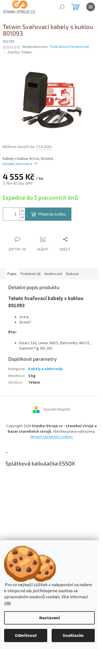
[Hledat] (61, 6)
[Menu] (90, 6)
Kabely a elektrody (45, 369)
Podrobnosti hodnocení (69, 47)
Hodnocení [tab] (53, 274)
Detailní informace (17, 164)
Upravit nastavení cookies (51, 437)
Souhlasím (73, 635)
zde (7, 603)
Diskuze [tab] (72, 274)
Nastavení (49, 618)
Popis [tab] (12, 274)
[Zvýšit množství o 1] (22, 211)
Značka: (19, 52)
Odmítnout (26, 635)
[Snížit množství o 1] (22, 217)
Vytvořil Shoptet (56, 410)
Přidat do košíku (52, 214)
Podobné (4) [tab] (31, 274)
